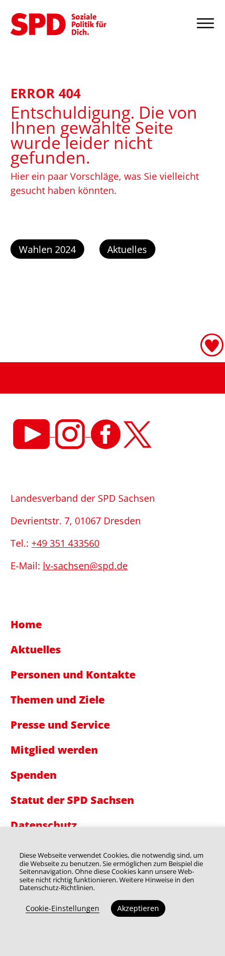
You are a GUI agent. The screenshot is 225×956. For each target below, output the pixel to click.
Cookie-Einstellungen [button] (62, 908)
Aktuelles (127, 249)
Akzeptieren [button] (138, 908)
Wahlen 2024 (47, 249)
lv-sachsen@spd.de (85, 565)
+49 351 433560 (65, 543)
